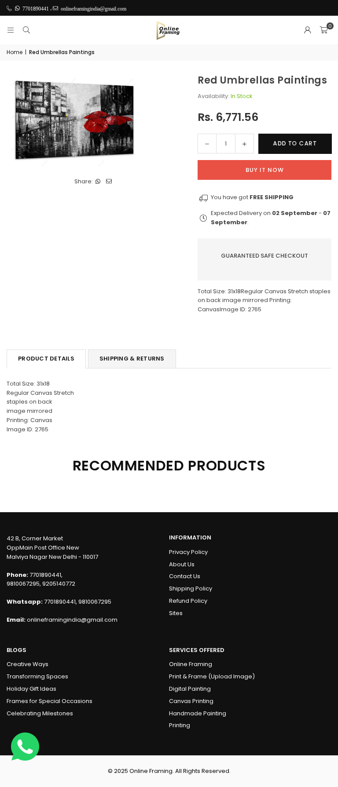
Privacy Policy (188, 552)
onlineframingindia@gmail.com (72, 620)
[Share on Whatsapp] (98, 181)
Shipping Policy (190, 588)
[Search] (26, 30)
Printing (179, 725)
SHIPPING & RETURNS (132, 358)
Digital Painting (190, 689)
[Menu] (10, 30)
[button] (323, 30)
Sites (176, 613)
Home (14, 52)
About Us (182, 564)
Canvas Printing (191, 701)
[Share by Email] (109, 181)
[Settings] (308, 30)
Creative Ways (27, 664)
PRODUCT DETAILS (46, 358)
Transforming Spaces (37, 676)
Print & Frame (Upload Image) (212, 676)
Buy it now (265, 170)
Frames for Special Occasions (49, 701)
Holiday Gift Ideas (31, 689)
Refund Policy (188, 601)
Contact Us (184, 576)
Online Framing (190, 664)
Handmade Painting (197, 713)
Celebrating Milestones (40, 713)
